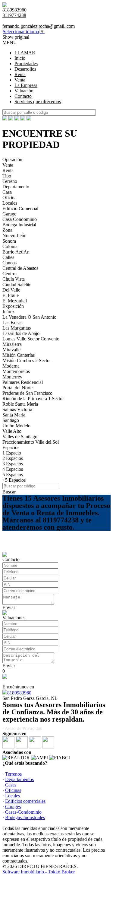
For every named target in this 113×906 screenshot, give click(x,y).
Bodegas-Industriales (25, 817)
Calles (8, 257)
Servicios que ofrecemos (37, 101)
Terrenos (13, 774)
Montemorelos (16, 371)
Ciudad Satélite (16, 284)
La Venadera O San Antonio (29, 317)
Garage (9, 213)
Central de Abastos (20, 268)
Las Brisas (12, 322)
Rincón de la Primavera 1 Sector (33, 398)
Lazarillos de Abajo (20, 333)
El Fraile (10, 295)
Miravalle (11, 349)
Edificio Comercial (20, 208)
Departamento (15, 186)
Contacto (23, 96)
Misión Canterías (18, 355)
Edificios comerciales (25, 801)
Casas (10, 784)
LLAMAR (24, 52)
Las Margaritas (16, 327)
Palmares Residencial (22, 382)
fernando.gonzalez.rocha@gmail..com (38, 26)
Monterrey (12, 376)
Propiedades (26, 63)
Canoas (9, 262)
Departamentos (19, 779)
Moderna (11, 365)
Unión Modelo (16, 425)
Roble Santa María (20, 404)
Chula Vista (13, 279)
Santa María (13, 414)
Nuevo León (14, 235)
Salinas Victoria (17, 409)
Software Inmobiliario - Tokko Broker (38, 871)
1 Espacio (11, 452)
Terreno (9, 181)
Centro (8, 273)
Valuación (23, 90)
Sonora (9, 241)
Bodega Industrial (19, 224)
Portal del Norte (17, 387)
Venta (19, 79)
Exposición (13, 306)
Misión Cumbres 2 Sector (26, 360)
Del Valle (11, 289)
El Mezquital (14, 300)
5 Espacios (12, 474)
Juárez (8, 311)
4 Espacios (12, 469)
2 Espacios (12, 458)
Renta (20, 74)
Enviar (8, 607)
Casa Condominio (19, 219)
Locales (9, 203)
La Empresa (25, 85)
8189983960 (19, 692)
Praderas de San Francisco (27, 393)
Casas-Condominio (23, 812)
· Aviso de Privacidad (22, 728)
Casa (7, 192)
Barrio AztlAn (16, 251)
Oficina (9, 197)
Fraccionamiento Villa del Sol (30, 442)
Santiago (10, 420)
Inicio (19, 58)
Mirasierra (12, 344)
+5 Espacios (14, 480)
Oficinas (13, 790)
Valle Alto (11, 431)
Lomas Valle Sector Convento (30, 338)
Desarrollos (25, 69)
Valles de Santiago (19, 436)
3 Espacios (12, 463)
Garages (13, 806)
